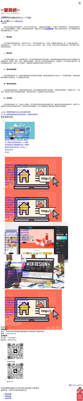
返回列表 (20, 21)
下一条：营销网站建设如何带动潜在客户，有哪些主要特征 (19, 114)
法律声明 (8, 398)
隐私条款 (8, 396)
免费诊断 (4, 23)
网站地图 (8, 394)
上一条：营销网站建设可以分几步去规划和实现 (16, 112)
